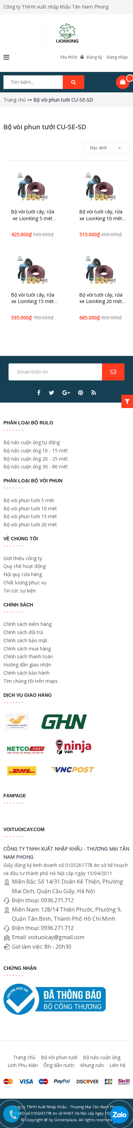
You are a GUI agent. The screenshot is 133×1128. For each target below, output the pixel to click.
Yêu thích (68, 57)
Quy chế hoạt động (24, 566)
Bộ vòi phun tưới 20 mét (30, 524)
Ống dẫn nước (59, 1065)
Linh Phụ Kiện (23, 1065)
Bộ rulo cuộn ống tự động (31, 442)
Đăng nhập (117, 57)
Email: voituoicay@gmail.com (48, 937)
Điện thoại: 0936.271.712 (43, 900)
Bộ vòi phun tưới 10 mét (30, 508)
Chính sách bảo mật (25, 640)
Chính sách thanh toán (28, 656)
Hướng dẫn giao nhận (27, 664)
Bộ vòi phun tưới (59, 1057)
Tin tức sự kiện (19, 590)
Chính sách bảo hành (26, 673)
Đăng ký (94, 57)
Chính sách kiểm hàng (27, 624)
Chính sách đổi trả (23, 632)
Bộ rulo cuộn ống (101, 1057)
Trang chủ (24, 1057)
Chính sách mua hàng (27, 648)
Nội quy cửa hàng (22, 574)
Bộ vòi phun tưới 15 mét (30, 516)
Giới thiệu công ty (22, 558)
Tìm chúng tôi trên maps (30, 681)
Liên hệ (117, 1065)
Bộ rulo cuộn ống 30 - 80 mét (35, 466)
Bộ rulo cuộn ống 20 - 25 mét (35, 458)
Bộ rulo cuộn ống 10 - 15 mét (35, 450)
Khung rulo (92, 1065)
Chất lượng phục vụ (25, 582)
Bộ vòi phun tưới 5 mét (28, 500)
